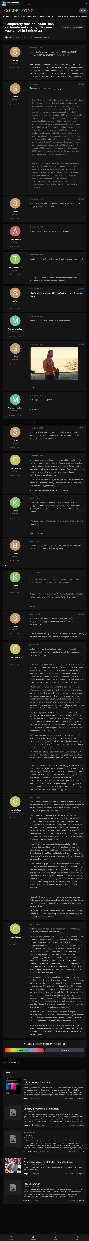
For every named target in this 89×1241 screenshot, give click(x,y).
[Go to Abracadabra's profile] (15, 231)
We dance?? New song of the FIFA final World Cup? (48, 1161)
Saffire (11, 37)
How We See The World (40, 37)
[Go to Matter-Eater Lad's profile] (15, 320)
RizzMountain (28, 1085)
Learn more (4, 4)
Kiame (15, 511)
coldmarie (27, 1151)
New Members (28, 1106)
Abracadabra (15, 239)
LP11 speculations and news (37, 1082)
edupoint (26, 1098)
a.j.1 (24, 1111)
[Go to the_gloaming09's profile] (15, 259)
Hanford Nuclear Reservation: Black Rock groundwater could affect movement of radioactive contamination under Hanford (54, 963)
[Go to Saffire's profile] (6, 37)
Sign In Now (64, 1050)
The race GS (29, 1135)
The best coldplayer (30, 1164)
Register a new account (24, 1050)
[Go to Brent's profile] (15, 545)
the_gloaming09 (15, 267)
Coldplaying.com (29, 1132)
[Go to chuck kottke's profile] (15, 460)
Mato (25, 1138)
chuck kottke (15, 468)
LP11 (25, 1079)
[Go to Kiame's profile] (15, 502)
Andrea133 (27, 1186)
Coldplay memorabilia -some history (41, 1108)
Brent (15, 554)
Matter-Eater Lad (15, 329)
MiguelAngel (28, 1125)
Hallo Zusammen (31, 1183)
